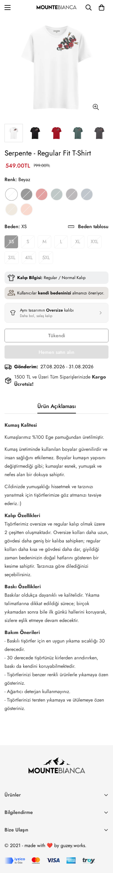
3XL (11, 257)
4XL (29, 257)
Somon (26, 209)
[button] (101, 7)
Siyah (26, 194)
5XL (46, 257)
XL (77, 241)
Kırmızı (42, 194)
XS (11, 241)
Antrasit (72, 194)
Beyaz (11, 194)
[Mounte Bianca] (56, 7)
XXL (94, 241)
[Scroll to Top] (102, 841)
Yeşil (57, 194)
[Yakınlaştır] (95, 107)
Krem (11, 209)
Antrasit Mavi (87, 194)
